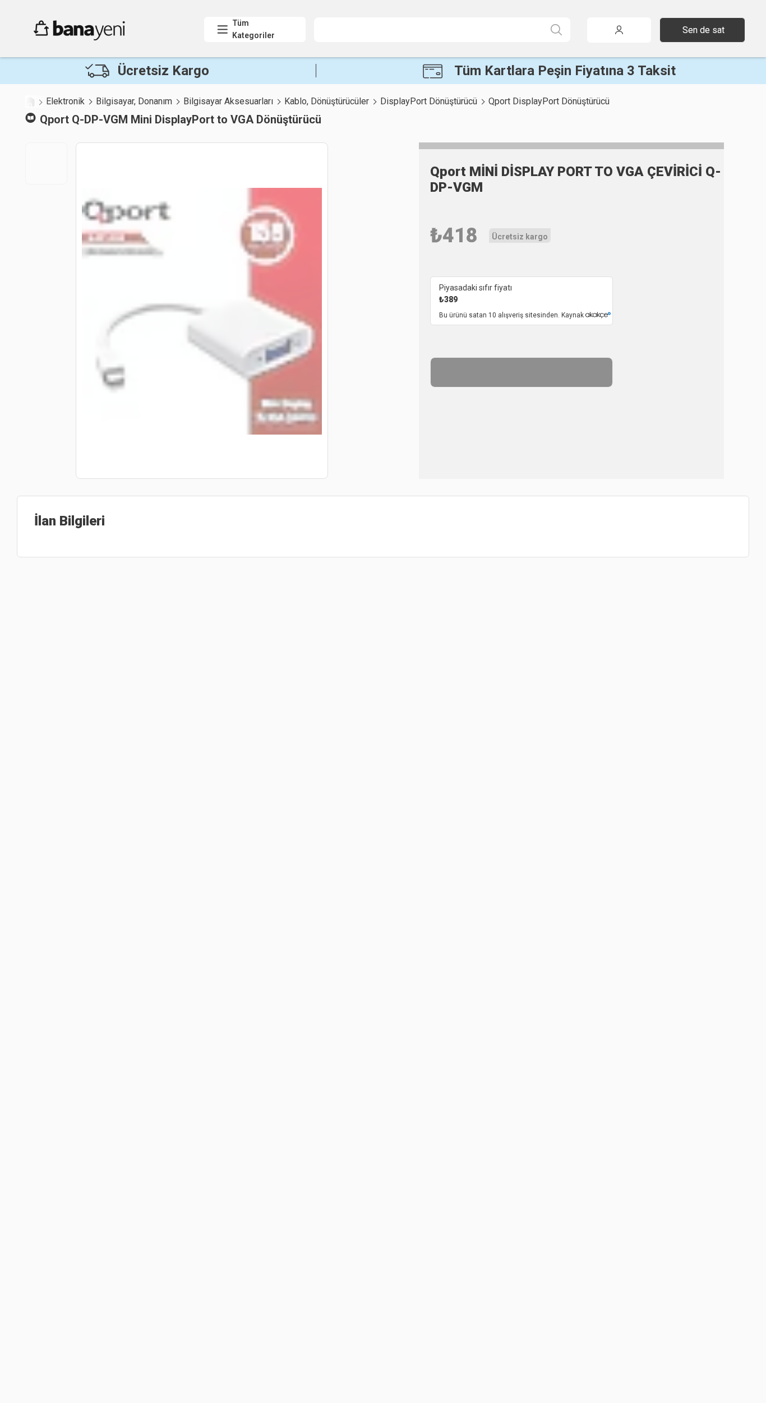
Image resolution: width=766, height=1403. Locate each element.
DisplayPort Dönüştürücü (428, 101)
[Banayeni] (106, 37)
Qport (54, 119)
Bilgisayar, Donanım (134, 101)
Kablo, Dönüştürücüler (326, 101)
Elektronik (65, 101)
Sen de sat (703, 30)
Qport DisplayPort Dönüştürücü (549, 101)
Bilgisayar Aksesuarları (228, 101)
